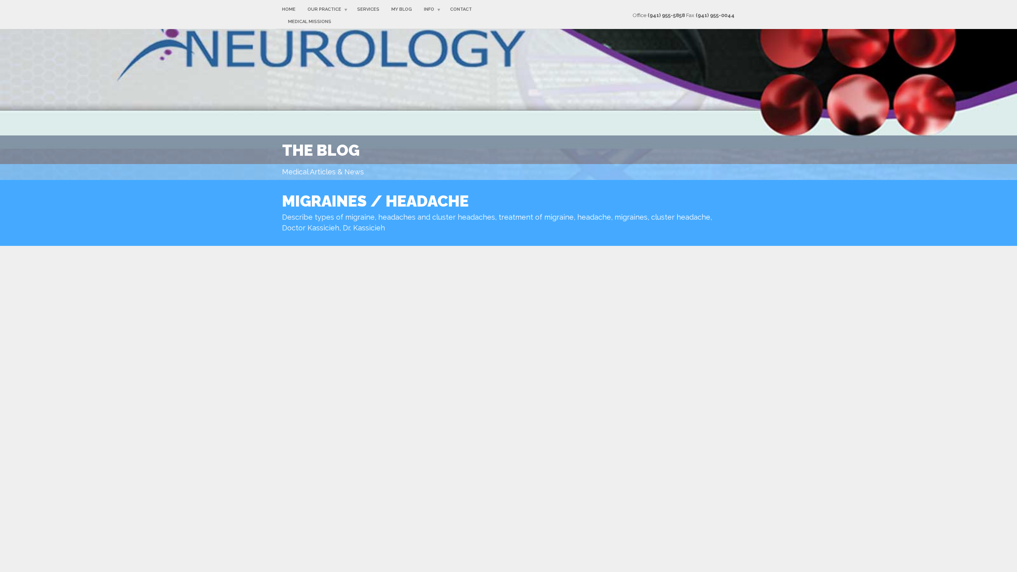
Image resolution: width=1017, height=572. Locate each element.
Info (429, 9)
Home (289, 9)
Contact (461, 9)
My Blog (401, 9)
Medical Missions (309, 21)
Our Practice (324, 9)
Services (368, 9)
